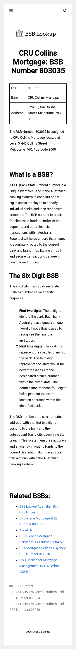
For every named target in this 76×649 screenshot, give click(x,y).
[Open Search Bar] (65, 11)
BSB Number (24, 586)
